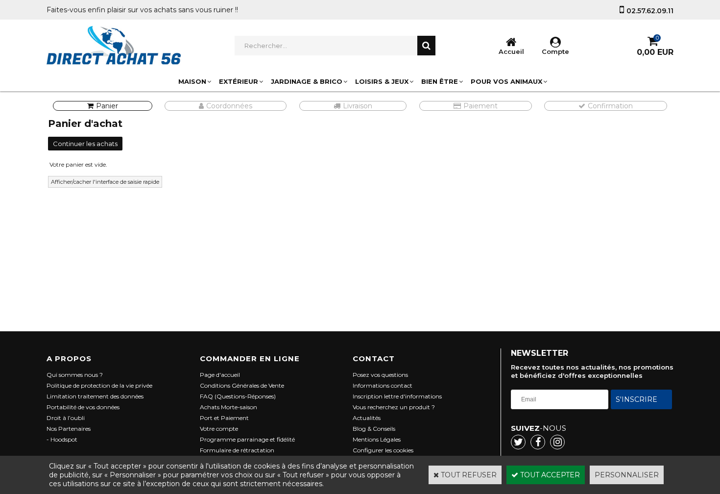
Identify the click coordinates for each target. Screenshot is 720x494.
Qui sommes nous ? (75, 374)
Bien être (439, 81)
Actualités (367, 417)
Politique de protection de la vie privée (99, 385)
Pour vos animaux (506, 81)
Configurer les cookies (383, 450)
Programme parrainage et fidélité (247, 439)
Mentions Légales (377, 439)
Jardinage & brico (306, 81)
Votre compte (219, 428)
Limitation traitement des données (95, 396)
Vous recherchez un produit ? (394, 407)
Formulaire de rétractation (237, 450)
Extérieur (238, 81)
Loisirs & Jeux (381, 81)
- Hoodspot (62, 439)
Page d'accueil (220, 374)
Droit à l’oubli (66, 417)
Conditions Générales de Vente (242, 385)
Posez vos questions (380, 374)
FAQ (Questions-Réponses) (238, 396)
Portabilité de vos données (83, 407)
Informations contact (382, 385)
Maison (192, 81)
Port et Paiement (224, 417)
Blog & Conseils (374, 428)
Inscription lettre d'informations (397, 396)
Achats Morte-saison (228, 407)
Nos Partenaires (69, 428)
